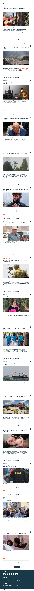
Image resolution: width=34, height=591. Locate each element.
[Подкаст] (17, 574)
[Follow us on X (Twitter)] (11, 574)
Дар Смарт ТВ (19, 585)
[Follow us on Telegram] (13, 574)
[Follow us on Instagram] (9, 574)
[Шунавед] (10, 590)
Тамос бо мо (19, 580)
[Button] (7, 39)
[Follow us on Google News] (4, 574)
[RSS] (15, 574)
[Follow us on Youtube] (7, 574)
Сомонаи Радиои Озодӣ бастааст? (8, 580)
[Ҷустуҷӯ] (29, 590)
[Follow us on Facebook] (5, 574)
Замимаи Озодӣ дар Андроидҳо (7, 585)
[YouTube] (16, 590)
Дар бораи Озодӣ (5, 579)
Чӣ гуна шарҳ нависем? (20, 579)
